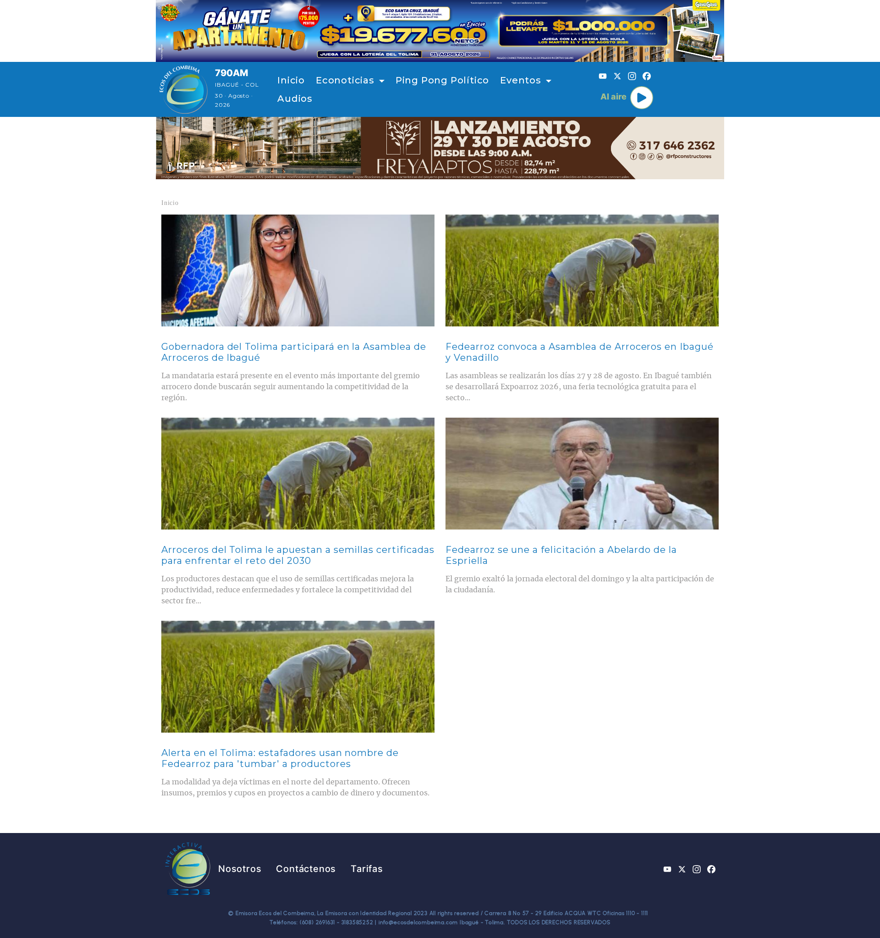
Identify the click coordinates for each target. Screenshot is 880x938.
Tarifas (367, 868)
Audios (295, 98)
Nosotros (239, 868)
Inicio (291, 80)
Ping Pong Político (442, 80)
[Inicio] (183, 89)
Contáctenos (306, 868)
